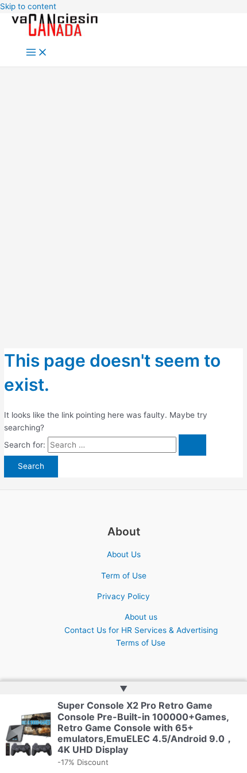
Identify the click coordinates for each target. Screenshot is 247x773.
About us (141, 616)
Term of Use (123, 575)
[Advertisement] (123, 196)
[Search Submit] (192, 445)
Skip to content (28, 6)
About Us (124, 554)
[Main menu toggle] (36, 53)
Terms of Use (140, 642)
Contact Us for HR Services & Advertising (141, 630)
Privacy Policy (123, 596)
